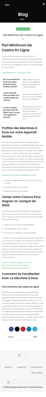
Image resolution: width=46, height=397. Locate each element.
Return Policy (37, 373)
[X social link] (17, 329)
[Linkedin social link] (28, 329)
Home (22, 19)
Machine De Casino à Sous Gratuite (15, 268)
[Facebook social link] (11, 329)
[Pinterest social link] (23, 329)
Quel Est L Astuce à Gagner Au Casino (16, 262)
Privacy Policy (36, 367)
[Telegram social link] (34, 329)
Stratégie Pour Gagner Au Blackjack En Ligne (19, 175)
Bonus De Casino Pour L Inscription (15, 265)
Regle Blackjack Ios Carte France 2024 (16, 73)
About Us (8, 367)
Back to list (23, 336)
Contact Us (21, 367)
